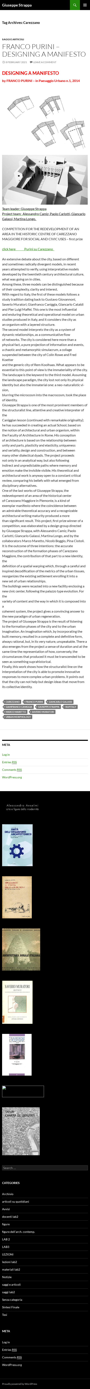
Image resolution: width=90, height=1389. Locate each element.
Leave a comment (44, 62)
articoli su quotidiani (15, 1201)
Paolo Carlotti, (60, 214)
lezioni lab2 (9, 1262)
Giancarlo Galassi (60, 701)
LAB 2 (6, 1239)
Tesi (4, 1314)
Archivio (7, 1194)
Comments (12, 769)
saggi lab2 (8, 1292)
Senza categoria (12, 1299)
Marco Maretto (16, 711)
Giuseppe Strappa (17, 5)
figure (6, 1224)
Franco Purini (34, 701)
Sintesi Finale (10, 1307)
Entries (9, 762)
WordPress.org (12, 777)
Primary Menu (85, 5)
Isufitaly (70, 706)
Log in (6, 754)
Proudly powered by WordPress (19, 1383)
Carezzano (13, 701)
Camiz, (45, 214)
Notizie (7, 1277)
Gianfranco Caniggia (19, 706)
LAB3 (5, 1247)
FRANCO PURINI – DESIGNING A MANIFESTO (44, 50)
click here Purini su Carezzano (28, 249)
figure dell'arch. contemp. (18, 1231)
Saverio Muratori (43, 711)
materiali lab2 (11, 1269)
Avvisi (6, 1209)
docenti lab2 (10, 1216)
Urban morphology (18, 716)
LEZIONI (7, 1254)
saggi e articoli (13, 39)
